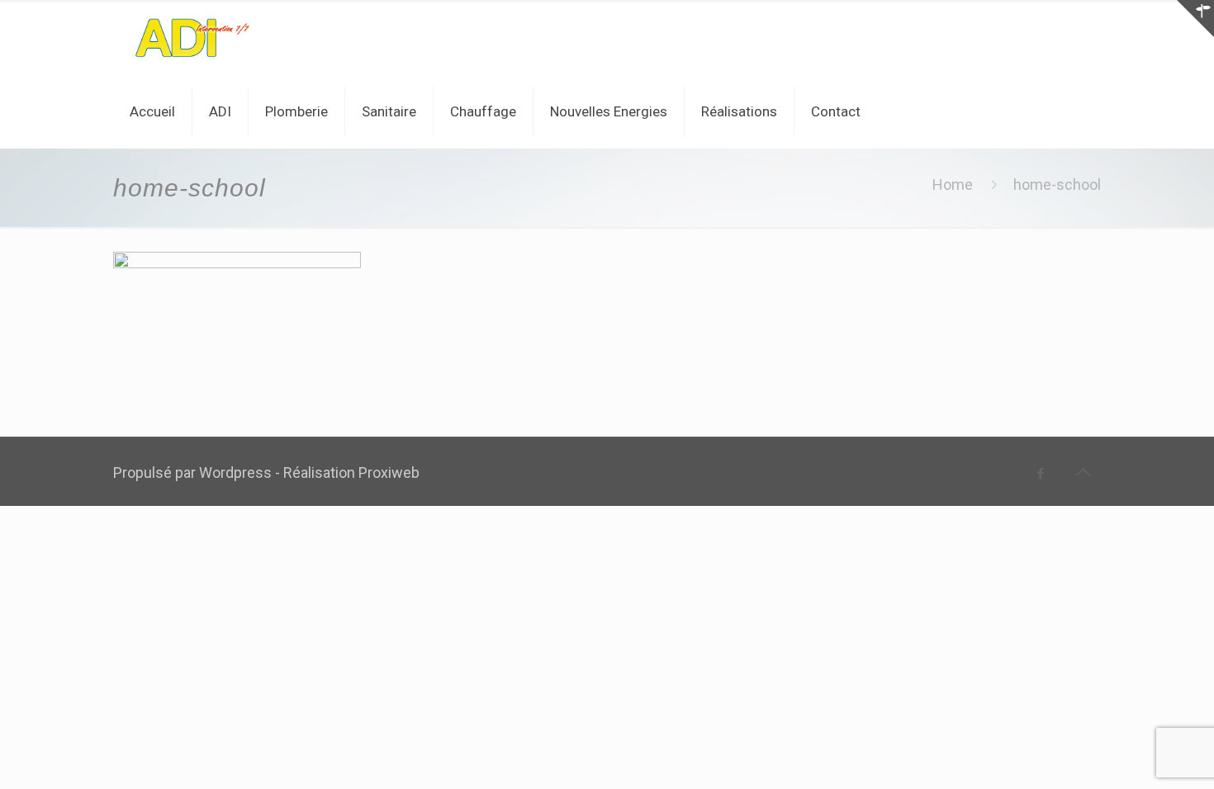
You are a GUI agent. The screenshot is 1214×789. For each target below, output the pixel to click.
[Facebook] (1041, 473)
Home (952, 184)
